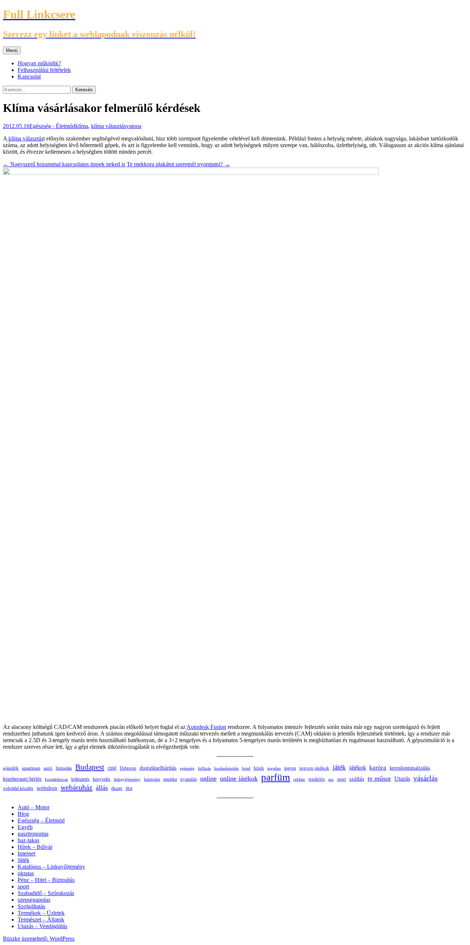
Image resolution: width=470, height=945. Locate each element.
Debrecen (128, 768)
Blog (23, 814)
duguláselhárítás (158, 768)
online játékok (239, 778)
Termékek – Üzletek (41, 913)
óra (129, 788)
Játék (23, 860)
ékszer (116, 788)
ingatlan (274, 768)
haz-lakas (28, 840)
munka (170, 779)
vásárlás (425, 778)
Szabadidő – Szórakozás (46, 893)
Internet (26, 853)
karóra (377, 767)
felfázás (204, 768)
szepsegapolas (34, 900)
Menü (12, 50)
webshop (47, 788)
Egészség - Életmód (52, 126)
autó (48, 768)
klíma (81, 126)
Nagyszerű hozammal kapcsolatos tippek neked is (64, 164)
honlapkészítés (226, 768)
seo (331, 779)
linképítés (152, 779)
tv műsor (379, 778)
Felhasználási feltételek (44, 70)
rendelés (316, 779)
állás (102, 787)
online (208, 778)
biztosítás (64, 768)
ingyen (290, 768)
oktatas (26, 873)
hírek (259, 768)
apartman (31, 768)
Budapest (89, 767)
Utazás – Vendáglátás (42, 926)
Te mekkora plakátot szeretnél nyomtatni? (178, 164)
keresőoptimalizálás (410, 768)
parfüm (275, 777)
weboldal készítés (18, 788)
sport (341, 779)
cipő (112, 768)
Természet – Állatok (41, 919)
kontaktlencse (56, 779)
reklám (299, 779)
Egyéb (25, 827)
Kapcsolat (29, 76)
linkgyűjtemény (127, 779)
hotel (246, 768)
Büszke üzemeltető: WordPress (39, 938)
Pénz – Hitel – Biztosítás (46, 880)
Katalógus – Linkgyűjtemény (51, 867)
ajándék (11, 768)
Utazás (402, 779)
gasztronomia (33, 834)
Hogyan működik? (39, 63)
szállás (356, 779)
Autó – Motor (34, 807)
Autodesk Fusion (206, 727)
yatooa (133, 126)
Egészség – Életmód (41, 820)
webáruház (77, 787)
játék (339, 767)
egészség (187, 768)
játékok (357, 767)
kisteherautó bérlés (22, 779)
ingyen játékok (314, 768)
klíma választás (108, 126)
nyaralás (188, 779)
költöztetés (80, 779)
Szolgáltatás (31, 906)
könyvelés (102, 779)
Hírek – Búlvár (35, 847)
